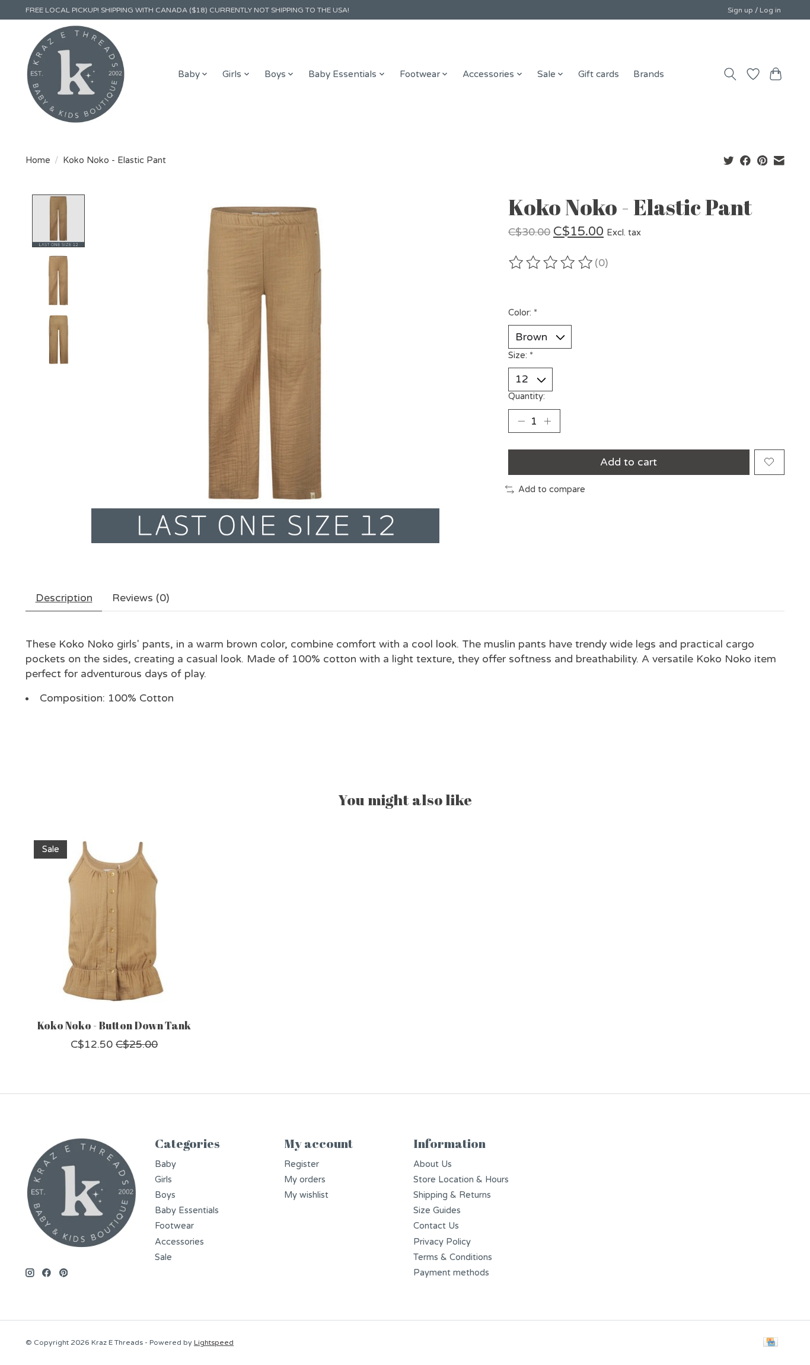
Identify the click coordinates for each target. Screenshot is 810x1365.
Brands (648, 74)
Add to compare (551, 489)
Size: (520, 355)
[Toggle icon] (730, 74)
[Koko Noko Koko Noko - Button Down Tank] (114, 920)
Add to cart (628, 462)
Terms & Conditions (452, 1257)
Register (301, 1164)
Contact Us (436, 1226)
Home (37, 160)
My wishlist (306, 1195)
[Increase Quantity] (547, 421)
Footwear (174, 1226)
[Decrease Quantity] (521, 421)
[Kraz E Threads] (75, 74)
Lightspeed (214, 1342)
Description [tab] (64, 598)
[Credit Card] (770, 1342)
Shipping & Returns (452, 1195)
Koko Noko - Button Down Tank (114, 1025)
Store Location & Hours (461, 1180)
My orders (305, 1180)
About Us (432, 1164)
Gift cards (598, 74)
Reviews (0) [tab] (140, 598)
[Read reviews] (551, 262)
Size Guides (437, 1210)
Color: (522, 313)
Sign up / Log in (754, 10)
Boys (165, 1195)
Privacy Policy (442, 1242)
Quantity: (526, 396)
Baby (165, 1164)
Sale (163, 1257)
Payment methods (451, 1273)
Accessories (179, 1242)
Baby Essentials (187, 1210)
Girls (163, 1180)
